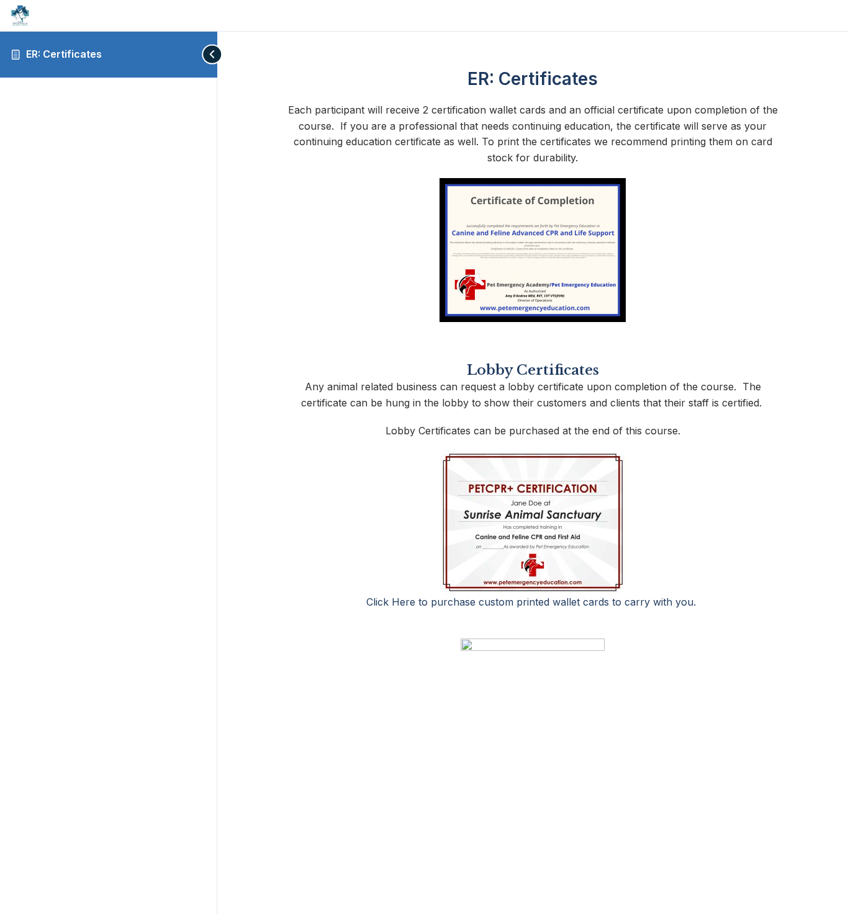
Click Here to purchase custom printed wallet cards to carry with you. (532, 602)
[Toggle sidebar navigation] (204, 54)
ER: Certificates (64, 54)
